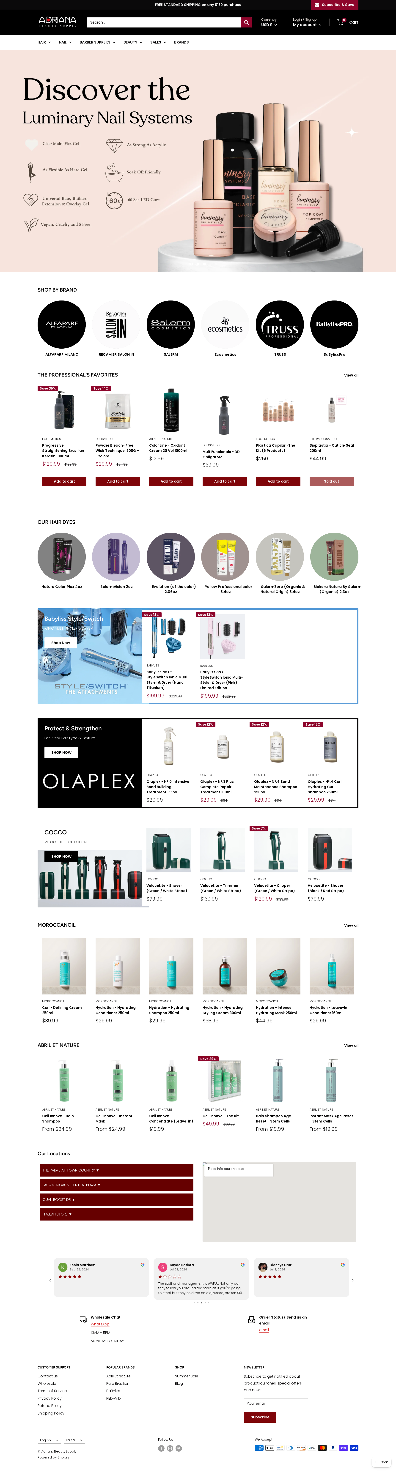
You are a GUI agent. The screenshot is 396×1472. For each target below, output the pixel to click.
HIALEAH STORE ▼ (57, 1214)
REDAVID (113, 1398)
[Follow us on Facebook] (161, 1448)
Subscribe (260, 1417)
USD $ (70, 1440)
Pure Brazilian (117, 1383)
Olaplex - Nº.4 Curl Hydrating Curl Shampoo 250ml (324, 787)
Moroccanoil (53, 1001)
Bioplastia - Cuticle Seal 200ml (332, 448)
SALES (155, 42)
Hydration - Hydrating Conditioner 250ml (116, 1010)
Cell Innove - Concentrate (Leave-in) (171, 1119)
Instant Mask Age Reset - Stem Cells (331, 1119)
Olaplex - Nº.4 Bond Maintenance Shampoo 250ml (275, 787)
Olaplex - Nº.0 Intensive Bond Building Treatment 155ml (167, 787)
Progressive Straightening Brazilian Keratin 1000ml (63, 451)
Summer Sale (186, 1376)
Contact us (48, 1376)
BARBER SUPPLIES (95, 42)
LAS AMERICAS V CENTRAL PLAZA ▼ (72, 1185)
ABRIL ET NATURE (161, 439)
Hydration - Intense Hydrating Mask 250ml (276, 1010)
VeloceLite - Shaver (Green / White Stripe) (166, 888)
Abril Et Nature (118, 1376)
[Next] (358, 324)
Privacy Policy (50, 1398)
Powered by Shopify (54, 1457)
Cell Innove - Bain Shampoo (58, 1119)
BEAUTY (130, 42)
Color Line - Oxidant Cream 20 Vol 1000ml (168, 448)
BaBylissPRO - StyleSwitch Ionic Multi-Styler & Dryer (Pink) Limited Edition (221, 680)
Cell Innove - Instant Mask (114, 1119)
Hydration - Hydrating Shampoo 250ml (169, 1010)
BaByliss (152, 665)
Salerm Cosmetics (324, 439)
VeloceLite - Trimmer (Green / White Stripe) (220, 888)
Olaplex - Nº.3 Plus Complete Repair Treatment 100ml (217, 787)
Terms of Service (52, 1390)
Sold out (331, 481)
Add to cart (64, 481)
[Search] (246, 22)
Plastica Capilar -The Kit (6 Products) (275, 448)
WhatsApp (100, 1324)
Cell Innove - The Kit (221, 1116)
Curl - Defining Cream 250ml (62, 1010)
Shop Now (60, 642)
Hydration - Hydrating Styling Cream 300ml (223, 1010)
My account (305, 24)
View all (351, 375)
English (45, 1440)
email (264, 1330)
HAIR (42, 42)
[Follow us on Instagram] (170, 1448)
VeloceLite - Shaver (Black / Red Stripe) (326, 888)
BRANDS (181, 42)
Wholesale (47, 1383)
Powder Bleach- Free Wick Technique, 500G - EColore (117, 451)
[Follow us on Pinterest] (179, 1448)
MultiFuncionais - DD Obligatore (221, 454)
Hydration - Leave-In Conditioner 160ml (328, 1010)
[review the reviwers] (143, 1265)
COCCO (152, 879)
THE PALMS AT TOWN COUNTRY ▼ (71, 1170)
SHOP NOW (61, 752)
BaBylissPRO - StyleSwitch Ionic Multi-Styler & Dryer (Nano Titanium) (167, 679)
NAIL (63, 42)
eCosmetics (51, 439)
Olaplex (152, 775)
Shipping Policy (51, 1413)
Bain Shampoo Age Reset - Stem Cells (273, 1119)
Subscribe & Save (338, 4)
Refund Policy (50, 1405)
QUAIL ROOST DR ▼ (59, 1199)
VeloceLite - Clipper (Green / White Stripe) (274, 888)
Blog (179, 1383)
